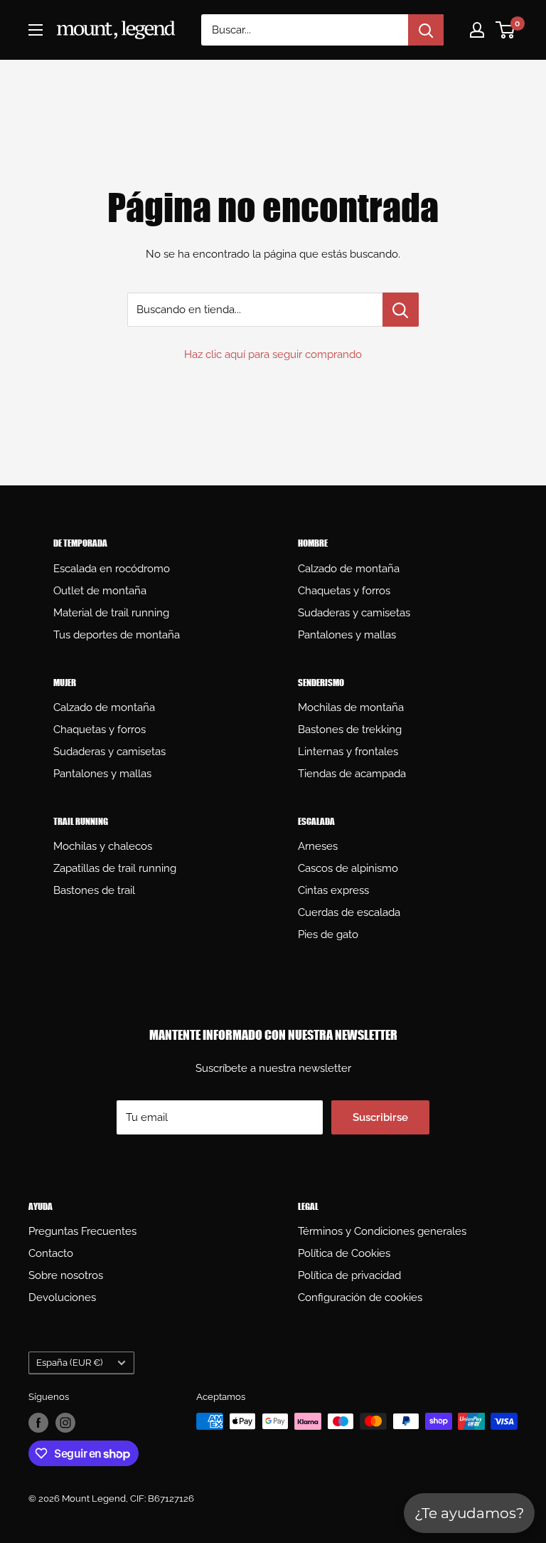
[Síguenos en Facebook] (38, 1423)
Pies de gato (328, 934)
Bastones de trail (94, 890)
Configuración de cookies (360, 1297)
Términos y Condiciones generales (382, 1231)
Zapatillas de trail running (114, 868)
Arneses (318, 846)
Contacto (50, 1253)
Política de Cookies (344, 1253)
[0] (506, 29)
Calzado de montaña (349, 568)
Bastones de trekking (350, 729)
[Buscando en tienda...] (400, 310)
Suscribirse (380, 1117)
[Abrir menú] (35, 30)
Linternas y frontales (348, 751)
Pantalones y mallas (347, 634)
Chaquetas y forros (344, 590)
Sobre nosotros (65, 1275)
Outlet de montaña (99, 590)
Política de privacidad (349, 1275)
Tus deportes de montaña (116, 634)
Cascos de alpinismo (348, 868)
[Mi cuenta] (477, 30)
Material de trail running (111, 612)
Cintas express (333, 890)
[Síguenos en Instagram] (65, 1423)
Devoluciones (62, 1297)
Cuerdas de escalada (349, 912)
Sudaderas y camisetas (354, 612)
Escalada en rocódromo (111, 568)
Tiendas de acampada (352, 773)
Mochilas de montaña (351, 707)
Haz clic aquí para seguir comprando (273, 354)
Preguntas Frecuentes (82, 1231)
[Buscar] (426, 30)
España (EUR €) (69, 1362)
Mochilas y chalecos (102, 846)
